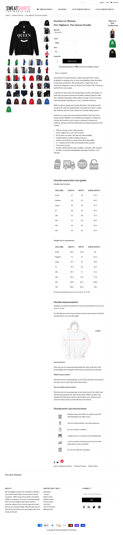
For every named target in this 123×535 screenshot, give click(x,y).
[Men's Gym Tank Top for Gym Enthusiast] (112, 38)
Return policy (48, 497)
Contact (46, 494)
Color (56, 39)
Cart (115, 2)
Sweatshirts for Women (68, 530)
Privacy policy (48, 502)
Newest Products (17, 15)
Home (8, 15)
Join (107, 2)
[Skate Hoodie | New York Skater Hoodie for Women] (112, 48)
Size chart (46, 504)
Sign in (102, 2)
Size (55, 47)
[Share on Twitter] (57, 462)
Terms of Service (49, 507)
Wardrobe (47, 492)
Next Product (93, 466)
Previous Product (80, 466)
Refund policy (48, 509)
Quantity (57, 56)
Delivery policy (48, 499)
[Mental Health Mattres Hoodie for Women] (112, 57)
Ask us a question (61, 73)
